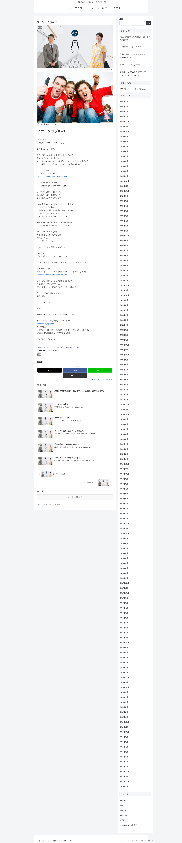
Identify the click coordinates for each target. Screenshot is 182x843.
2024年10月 (124, 191)
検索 (121, 19)
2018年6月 (124, 553)
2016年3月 (124, 662)
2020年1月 (124, 459)
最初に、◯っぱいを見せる (130, 65)
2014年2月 (124, 762)
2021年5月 (124, 379)
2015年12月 (124, 677)
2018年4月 (124, 563)
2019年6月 (124, 494)
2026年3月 (124, 107)
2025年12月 (124, 121)
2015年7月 (124, 697)
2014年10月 (124, 732)
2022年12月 (124, 285)
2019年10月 (124, 474)
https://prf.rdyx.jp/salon (45, 324)
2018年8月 (124, 543)
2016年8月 (124, 652)
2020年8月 (124, 424)
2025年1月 (124, 176)
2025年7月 (124, 146)
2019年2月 (124, 514)
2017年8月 (124, 603)
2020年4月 (124, 444)
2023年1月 (124, 280)
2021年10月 (124, 355)
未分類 (122, 820)
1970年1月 (124, 786)
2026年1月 (124, 117)
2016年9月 (124, 647)
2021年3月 (124, 389)
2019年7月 (124, 489)
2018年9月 (124, 538)
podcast (123, 810)
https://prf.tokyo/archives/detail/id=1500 (52, 176)
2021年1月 (124, 399)
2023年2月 (124, 275)
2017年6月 (124, 613)
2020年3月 (124, 449)
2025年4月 (124, 161)
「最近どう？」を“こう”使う (130, 47)
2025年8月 (124, 141)
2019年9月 (124, 479)
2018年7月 (124, 548)
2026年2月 (124, 112)
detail (40, 361)
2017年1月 (124, 633)
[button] (75, 375)
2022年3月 (124, 330)
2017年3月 (124, 623)
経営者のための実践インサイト (132, 825)
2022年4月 (124, 325)
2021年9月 (124, 360)
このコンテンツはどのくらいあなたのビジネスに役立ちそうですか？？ (59, 347)
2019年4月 (124, 504)
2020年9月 (124, 419)
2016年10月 (124, 643)
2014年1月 (124, 767)
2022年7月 (124, 310)
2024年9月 (124, 196)
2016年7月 (124, 657)
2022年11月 (124, 290)
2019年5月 (124, 499)
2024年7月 (124, 206)
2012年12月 (124, 781)
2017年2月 (124, 628)
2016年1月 (124, 672)
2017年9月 (124, 598)
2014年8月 (124, 742)
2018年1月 (124, 578)
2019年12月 (124, 464)
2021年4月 (124, 385)
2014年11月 (124, 727)
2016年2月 (124, 667)
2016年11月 (124, 638)
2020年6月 (124, 434)
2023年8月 (124, 246)
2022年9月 (124, 300)
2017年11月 (124, 588)
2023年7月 (124, 250)
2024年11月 (124, 186)
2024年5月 (124, 216)
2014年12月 (124, 722)
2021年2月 (124, 394)
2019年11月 (124, 469)
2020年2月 (124, 454)
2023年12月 (124, 236)
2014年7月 (124, 747)
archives (123, 800)
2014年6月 (124, 752)
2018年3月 (124, 568)
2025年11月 (124, 126)
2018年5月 (124, 558)
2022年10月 (124, 295)
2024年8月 (124, 201)
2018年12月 (124, 523)
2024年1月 (124, 231)
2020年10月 (124, 414)
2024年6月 (124, 211)
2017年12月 (124, 583)
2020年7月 (124, 429)
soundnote (124, 815)
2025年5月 (124, 156)
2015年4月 (124, 702)
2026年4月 (124, 102)
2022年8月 (124, 305)
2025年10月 (124, 131)
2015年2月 (124, 712)
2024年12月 (124, 181)
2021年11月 (124, 350)
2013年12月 (124, 772)
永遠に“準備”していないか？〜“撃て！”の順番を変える (134, 55)
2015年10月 (124, 687)
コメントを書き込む (75, 497)
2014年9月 (124, 737)
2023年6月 (124, 255)
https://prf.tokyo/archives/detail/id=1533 (52, 275)
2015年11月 (124, 682)
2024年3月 (124, 226)
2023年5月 (124, 260)
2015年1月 (124, 717)
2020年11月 (124, 409)
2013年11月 (124, 777)
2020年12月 (124, 404)
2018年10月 (124, 533)
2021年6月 (124, 375)
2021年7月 (124, 370)
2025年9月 (124, 136)
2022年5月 (124, 320)
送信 (39, 354)
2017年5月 (124, 618)
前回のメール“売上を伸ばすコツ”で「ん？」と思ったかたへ (133, 73)
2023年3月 (124, 270)
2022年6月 (124, 315)
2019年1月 (124, 518)
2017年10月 (124, 593)
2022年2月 (124, 335)
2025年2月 (124, 171)
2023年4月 (124, 265)
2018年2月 (124, 573)
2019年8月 (124, 484)
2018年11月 (124, 528)
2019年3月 (124, 508)
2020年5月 (124, 439)
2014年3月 (124, 757)
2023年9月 (124, 241)
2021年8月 (124, 365)
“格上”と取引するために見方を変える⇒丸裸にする (135, 38)
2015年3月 (124, 707)
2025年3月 (124, 166)
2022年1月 (124, 340)
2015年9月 (124, 692)
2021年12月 (124, 345)
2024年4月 (124, 221)
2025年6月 (124, 151)
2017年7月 (124, 608)
